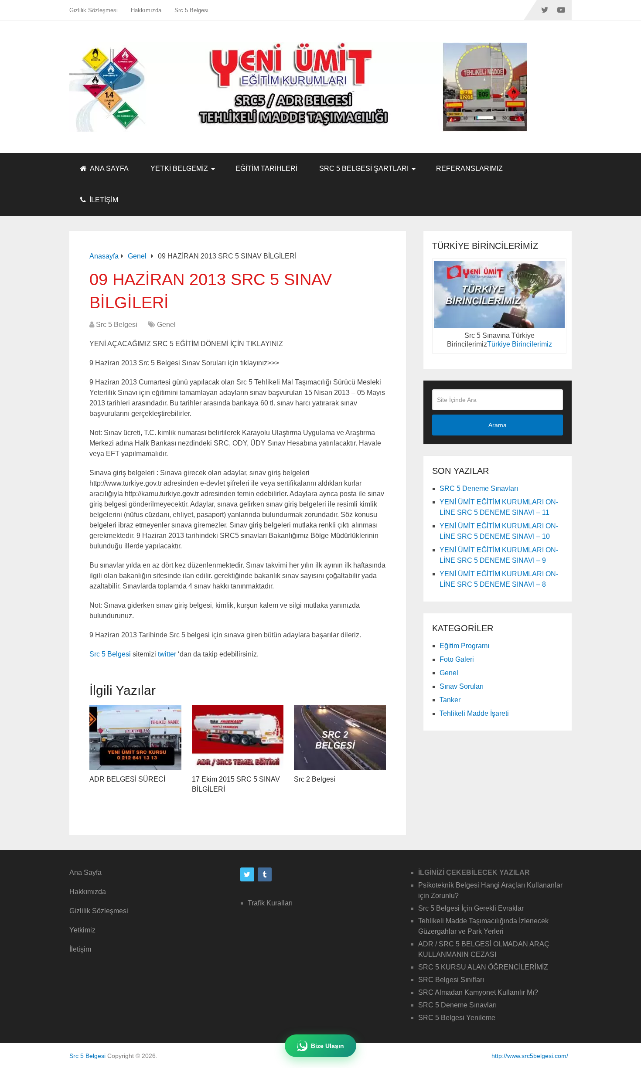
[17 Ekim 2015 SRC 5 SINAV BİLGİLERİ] (238, 737)
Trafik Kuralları (270, 903)
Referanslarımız (469, 168)
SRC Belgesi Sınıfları (451, 979)
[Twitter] (247, 874)
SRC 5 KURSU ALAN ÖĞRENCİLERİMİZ (483, 967)
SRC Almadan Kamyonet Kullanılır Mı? (478, 992)
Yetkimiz (82, 930)
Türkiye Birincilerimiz (519, 344)
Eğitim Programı (464, 646)
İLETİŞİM (103, 200)
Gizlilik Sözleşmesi (93, 10)
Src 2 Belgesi (314, 779)
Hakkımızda (146, 10)
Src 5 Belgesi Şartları (364, 168)
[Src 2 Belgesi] (340, 737)
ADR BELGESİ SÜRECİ (127, 779)
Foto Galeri (457, 659)
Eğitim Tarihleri (266, 168)
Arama (497, 425)
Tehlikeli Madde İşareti (474, 713)
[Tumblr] (265, 874)
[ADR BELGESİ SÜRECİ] (135, 737)
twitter (167, 654)
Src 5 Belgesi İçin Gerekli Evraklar (471, 908)
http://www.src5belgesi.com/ (529, 1055)
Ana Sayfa (85, 872)
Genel (166, 324)
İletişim (80, 949)
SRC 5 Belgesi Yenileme (456, 1017)
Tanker (450, 700)
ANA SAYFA (109, 168)
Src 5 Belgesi (191, 10)
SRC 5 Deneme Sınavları (479, 488)
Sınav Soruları (462, 686)
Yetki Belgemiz (179, 168)
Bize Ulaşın (327, 1045)
